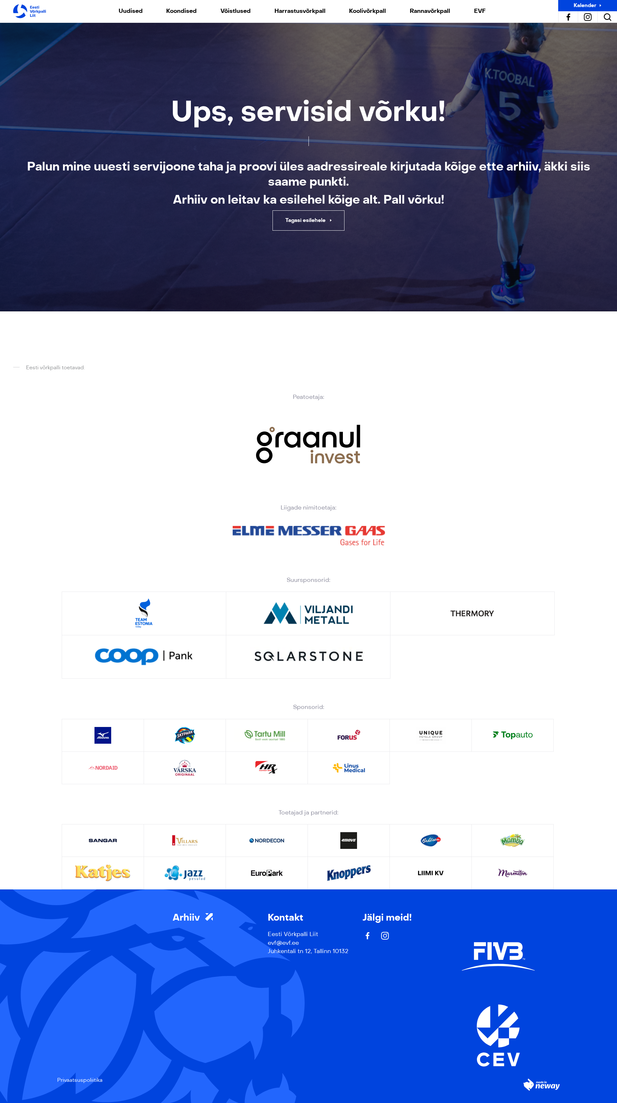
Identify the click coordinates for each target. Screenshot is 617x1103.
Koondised (181, 11)
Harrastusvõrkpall (300, 11)
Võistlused (235, 11)
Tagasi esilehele (306, 220)
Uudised (131, 11)
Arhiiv (187, 918)
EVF (480, 11)
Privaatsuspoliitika (80, 1080)
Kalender (585, 5)
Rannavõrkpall (430, 11)
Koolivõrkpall (367, 11)
